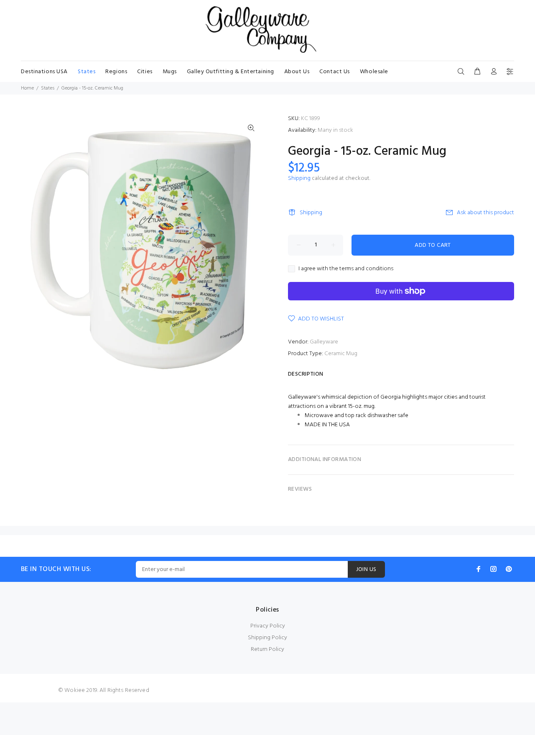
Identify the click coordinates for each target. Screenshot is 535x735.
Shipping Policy (267, 638)
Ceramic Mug (340, 354)
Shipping (299, 178)
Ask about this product (485, 213)
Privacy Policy (267, 626)
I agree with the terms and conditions (345, 269)
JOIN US (366, 569)
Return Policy (267, 649)
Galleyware (324, 342)
